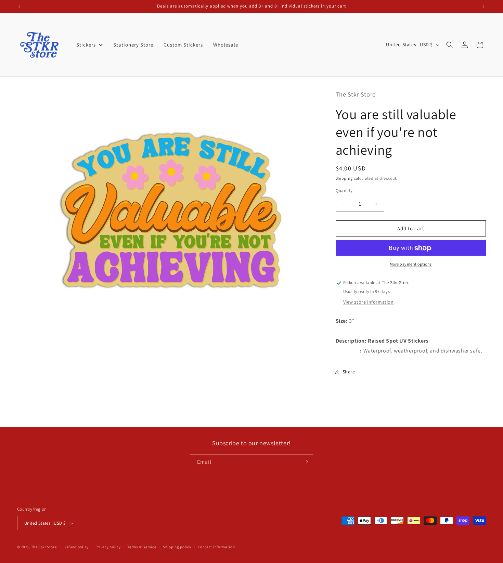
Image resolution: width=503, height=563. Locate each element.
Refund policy (76, 547)
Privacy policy (108, 547)
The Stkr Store (44, 547)
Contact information (216, 547)
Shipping (344, 178)
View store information (368, 302)
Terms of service (141, 547)
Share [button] (349, 372)
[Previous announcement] (19, 6)
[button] (449, 44)
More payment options (411, 264)
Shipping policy (177, 547)
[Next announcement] (483, 6)
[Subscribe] (305, 462)
